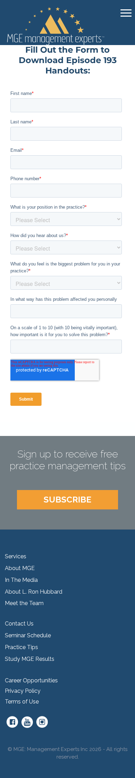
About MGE (20, 568)
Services (15, 556)
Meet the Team (24, 603)
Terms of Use (22, 701)
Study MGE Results (29, 659)
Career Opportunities (31, 680)
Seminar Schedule (28, 635)
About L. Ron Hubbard (33, 591)
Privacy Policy (22, 691)
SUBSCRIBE (67, 500)
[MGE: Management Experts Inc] (56, 25)
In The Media (21, 580)
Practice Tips (21, 647)
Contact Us (19, 623)
